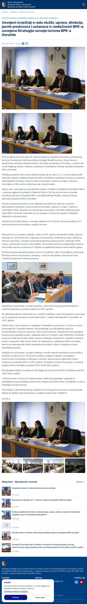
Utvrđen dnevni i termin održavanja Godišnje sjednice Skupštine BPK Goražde (45, 532)
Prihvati (15, 597)
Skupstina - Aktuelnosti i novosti (22, 12)
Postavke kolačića (56, 595)
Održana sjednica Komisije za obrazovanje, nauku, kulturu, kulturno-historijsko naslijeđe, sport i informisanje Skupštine (46, 513)
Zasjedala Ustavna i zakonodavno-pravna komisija (33, 488)
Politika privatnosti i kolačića (16, 591)
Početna (5, 12)
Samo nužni (40, 597)
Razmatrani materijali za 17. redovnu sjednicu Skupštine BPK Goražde (41, 500)
